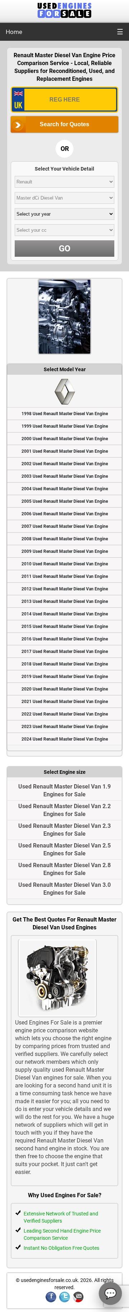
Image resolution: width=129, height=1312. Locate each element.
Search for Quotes (64, 124)
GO (65, 249)
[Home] (64, 16)
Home (14, 31)
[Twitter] (64, 1301)
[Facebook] (51, 1301)
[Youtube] (78, 1301)
